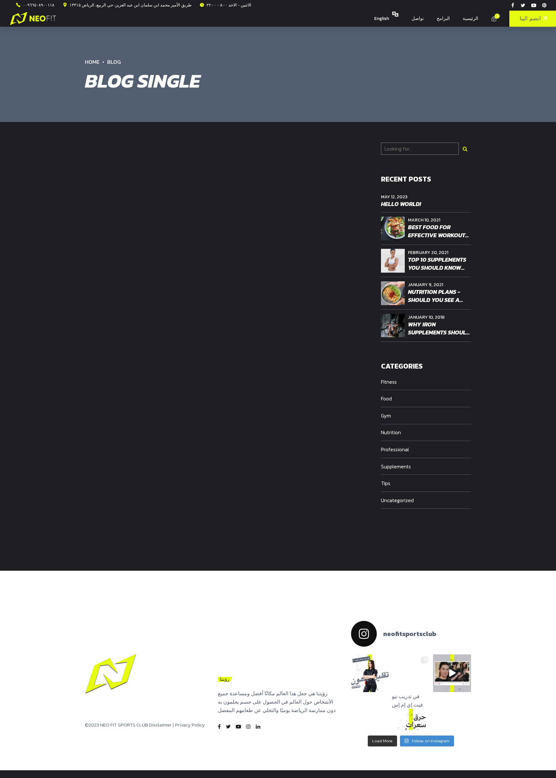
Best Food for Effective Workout (436, 231)
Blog (114, 62)
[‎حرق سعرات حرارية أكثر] (411, 673)
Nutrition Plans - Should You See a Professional (434, 299)
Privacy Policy (190, 724)
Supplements (396, 466)
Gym (386, 415)
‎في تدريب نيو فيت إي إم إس (407, 700)
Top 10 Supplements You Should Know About (437, 267)
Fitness (389, 382)
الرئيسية (470, 18)
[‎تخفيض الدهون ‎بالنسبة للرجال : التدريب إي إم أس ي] (370, 673)
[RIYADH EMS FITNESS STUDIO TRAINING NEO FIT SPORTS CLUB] (110, 674)
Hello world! (401, 204)
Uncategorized (397, 500)
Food (386, 398)
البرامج (443, 18)
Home (92, 62)
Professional (395, 449)
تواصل (418, 18)
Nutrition (391, 432)
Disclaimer (160, 724)
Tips (385, 483)
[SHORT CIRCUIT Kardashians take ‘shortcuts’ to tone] (452, 673)
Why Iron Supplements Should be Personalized (439, 332)
